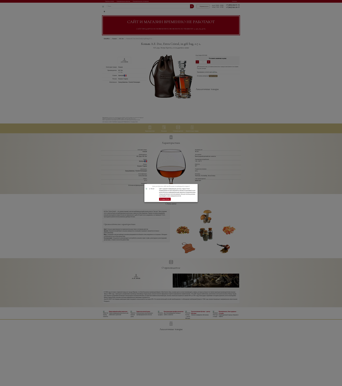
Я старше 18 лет (165, 199)
